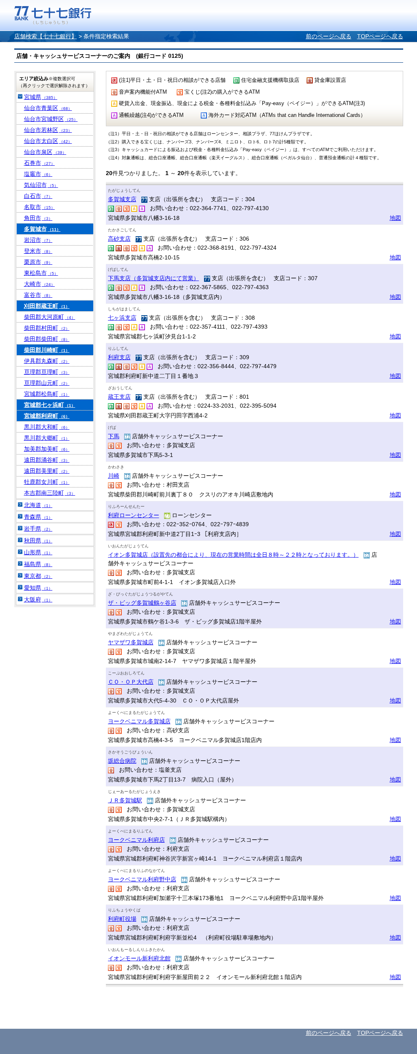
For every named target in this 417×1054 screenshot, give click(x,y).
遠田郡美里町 (47, 471)
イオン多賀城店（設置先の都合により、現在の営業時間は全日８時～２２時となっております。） (233, 554)
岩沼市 (38, 240)
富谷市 (38, 295)
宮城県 (40, 97)
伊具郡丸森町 (47, 361)
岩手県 (38, 528)
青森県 (38, 517)
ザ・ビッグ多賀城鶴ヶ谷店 (142, 602)
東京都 (38, 576)
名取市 (39, 207)
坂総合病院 (122, 761)
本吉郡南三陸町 (49, 493)
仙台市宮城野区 (51, 119)
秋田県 (38, 540)
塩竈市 (38, 174)
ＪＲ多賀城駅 (125, 800)
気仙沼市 (41, 185)
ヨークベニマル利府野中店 (142, 879)
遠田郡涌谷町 (47, 460)
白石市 (38, 196)
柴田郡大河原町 (49, 317)
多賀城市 (42, 229)
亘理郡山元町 (47, 383)
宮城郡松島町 (47, 394)
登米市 (38, 251)
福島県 (38, 564)
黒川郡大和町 (47, 427)
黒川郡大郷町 (47, 438)
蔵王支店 (119, 396)
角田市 (38, 218)
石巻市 (39, 163)
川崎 (113, 475)
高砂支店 (119, 238)
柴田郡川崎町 (47, 350)
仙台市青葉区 (48, 108)
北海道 (38, 505)
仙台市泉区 (45, 152)
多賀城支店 (122, 199)
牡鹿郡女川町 (47, 482)
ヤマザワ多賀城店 (131, 642)
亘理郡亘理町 (47, 372)
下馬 (113, 436)
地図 (395, 218)
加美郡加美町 (47, 449)
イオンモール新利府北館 (139, 958)
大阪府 (38, 599)
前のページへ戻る (328, 36)
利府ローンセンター (133, 515)
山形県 (38, 552)
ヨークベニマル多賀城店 (139, 721)
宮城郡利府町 (47, 416)
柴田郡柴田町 (47, 339)
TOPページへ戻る (380, 36)
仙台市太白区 (48, 141)
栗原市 (38, 262)
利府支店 (119, 357)
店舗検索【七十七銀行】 (45, 36)
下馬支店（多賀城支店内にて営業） (153, 278)
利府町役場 (122, 919)
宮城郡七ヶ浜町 (49, 405)
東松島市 (41, 273)
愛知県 (38, 587)
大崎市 (39, 284)
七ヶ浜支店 (122, 317)
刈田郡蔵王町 (47, 306)
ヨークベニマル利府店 (136, 840)
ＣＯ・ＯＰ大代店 (131, 682)
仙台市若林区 (48, 130)
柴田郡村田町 (47, 328)
